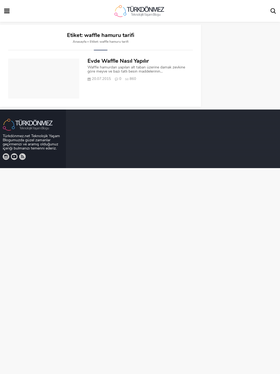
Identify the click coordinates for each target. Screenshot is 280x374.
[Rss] (22, 156)
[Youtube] (14, 156)
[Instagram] (6, 156)
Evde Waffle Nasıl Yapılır (118, 61)
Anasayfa (79, 42)
